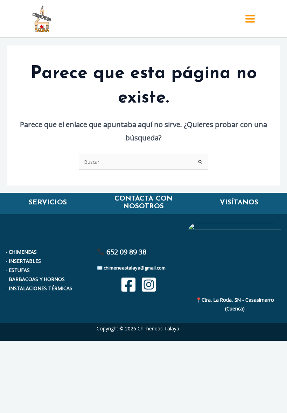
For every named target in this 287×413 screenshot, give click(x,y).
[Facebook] (128, 284)
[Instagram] (149, 284)
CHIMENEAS (23, 251)
